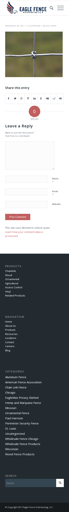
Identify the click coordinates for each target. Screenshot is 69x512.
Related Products (15, 295)
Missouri (10, 408)
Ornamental (12, 279)
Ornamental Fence (17, 413)
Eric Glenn (51, 25)
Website (56, 204)
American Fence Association (23, 382)
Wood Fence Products (19, 454)
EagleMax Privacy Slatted (22, 397)
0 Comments (33, 25)
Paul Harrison (14, 418)
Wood (8, 275)
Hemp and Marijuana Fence (23, 403)
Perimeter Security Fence (22, 423)
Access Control (13, 287)
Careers (10, 346)
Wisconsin (11, 449)
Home (8, 321)
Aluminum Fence (15, 377)
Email (55, 193)
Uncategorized (15, 433)
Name (55, 180)
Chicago (10, 392)
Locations (10, 338)
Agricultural (11, 283)
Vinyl (8, 291)
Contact (9, 342)
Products (10, 329)
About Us (10, 325)
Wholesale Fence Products (22, 444)
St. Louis (10, 428)
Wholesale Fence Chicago (21, 439)
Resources (11, 334)
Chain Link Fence (15, 387)
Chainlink (10, 271)
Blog (7, 350)
